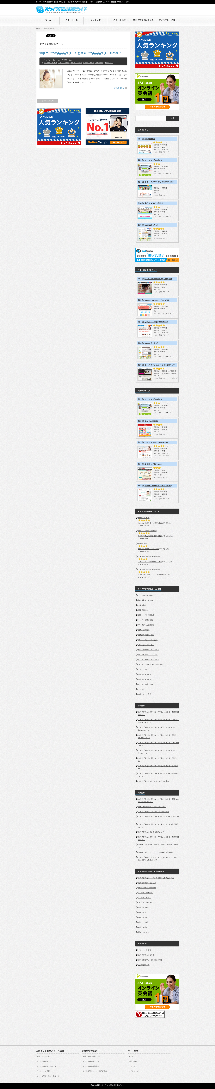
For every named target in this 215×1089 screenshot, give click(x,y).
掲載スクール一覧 (43, 1056)
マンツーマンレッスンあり (148, 640)
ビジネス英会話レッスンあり (148, 659)
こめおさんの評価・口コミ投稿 (149, 523)
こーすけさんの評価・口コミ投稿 (150, 561)
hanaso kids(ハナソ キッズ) (157, 300)
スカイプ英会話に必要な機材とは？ (151, 832)
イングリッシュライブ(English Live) (160, 365)
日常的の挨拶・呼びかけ (147, 888)
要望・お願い (143, 907)
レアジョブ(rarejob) (153, 160)
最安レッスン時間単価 (146, 615)
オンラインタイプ (50, 63)
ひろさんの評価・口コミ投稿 (148, 549)
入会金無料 (142, 605)
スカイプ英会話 (63, 63)
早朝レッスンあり (144, 674)
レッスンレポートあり (146, 684)
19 (166, 142)
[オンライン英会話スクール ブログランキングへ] (150, 1017)
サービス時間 (143, 669)
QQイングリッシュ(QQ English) (158, 278)
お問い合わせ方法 (144, 694)
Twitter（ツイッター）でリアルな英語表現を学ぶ (155, 852)
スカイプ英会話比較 (44, 1061)
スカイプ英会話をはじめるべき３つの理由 (153, 781)
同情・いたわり (143, 932)
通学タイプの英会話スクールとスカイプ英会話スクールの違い (80, 53)
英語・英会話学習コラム (91, 1056)
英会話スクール (88, 63)
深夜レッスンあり (144, 679)
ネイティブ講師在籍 (145, 620)
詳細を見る (119, 88)
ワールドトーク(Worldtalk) (156, 322)
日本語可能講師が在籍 (146, 635)
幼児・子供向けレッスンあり (148, 649)
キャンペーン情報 (144, 950)
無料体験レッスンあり (146, 600)
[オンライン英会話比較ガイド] (61, 13)
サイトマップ (133, 1071)
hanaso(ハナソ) (151, 225)
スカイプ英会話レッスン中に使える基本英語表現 (156, 878)
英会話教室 (99, 63)
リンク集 (132, 1066)
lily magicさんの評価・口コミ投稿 (150, 536)
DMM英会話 (150, 139)
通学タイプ (109, 63)
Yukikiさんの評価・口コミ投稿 (149, 574)
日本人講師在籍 (143, 630)
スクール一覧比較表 (145, 595)
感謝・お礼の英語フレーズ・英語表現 (152, 807)
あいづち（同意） (144, 897)
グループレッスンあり (146, 645)
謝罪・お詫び (143, 917)
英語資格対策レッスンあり (148, 654)
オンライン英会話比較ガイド (112, 1085)
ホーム (131, 1056)
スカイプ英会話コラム (64, 60)
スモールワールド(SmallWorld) (158, 485)
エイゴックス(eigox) (153, 464)
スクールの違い (76, 63)
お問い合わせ (133, 1061)
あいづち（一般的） (145, 892)
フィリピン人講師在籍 (146, 625)
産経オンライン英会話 (154, 203)
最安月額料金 (143, 610)
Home (38, 28)
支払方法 (141, 689)
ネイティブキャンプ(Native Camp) (159, 182)
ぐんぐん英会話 (151, 421)
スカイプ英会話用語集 (91, 1066)
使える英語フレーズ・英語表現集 (150, 960)
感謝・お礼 (142, 912)
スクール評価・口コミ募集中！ (48, 1076)
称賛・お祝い (143, 927)
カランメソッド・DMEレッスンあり (151, 664)
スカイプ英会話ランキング (46, 1066)
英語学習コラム (143, 965)
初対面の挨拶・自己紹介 (147, 883)
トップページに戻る (47, 101)
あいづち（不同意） (145, 902)
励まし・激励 (143, 922)
